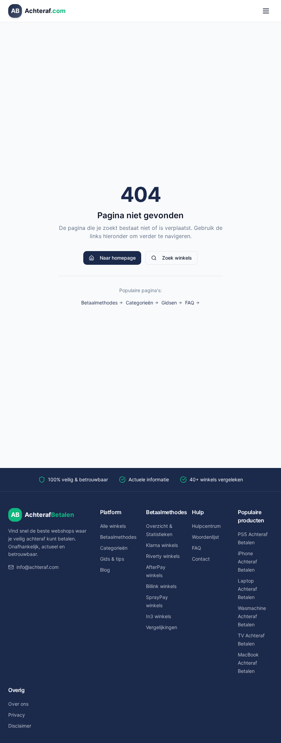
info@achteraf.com (37, 567)
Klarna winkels (162, 545)
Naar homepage (118, 258)
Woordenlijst (205, 537)
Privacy (16, 715)
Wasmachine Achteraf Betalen (252, 616)
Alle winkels (113, 526)
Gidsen (169, 302)
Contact (201, 559)
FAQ (189, 302)
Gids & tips (112, 559)
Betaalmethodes (99, 302)
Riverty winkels (163, 556)
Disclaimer (19, 726)
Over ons (18, 704)
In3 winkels (158, 616)
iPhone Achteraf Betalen (247, 561)
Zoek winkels (177, 258)
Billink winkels (161, 586)
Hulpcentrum (206, 526)
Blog (105, 570)
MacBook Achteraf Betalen (248, 663)
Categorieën (139, 302)
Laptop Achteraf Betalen (247, 589)
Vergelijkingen (161, 627)
